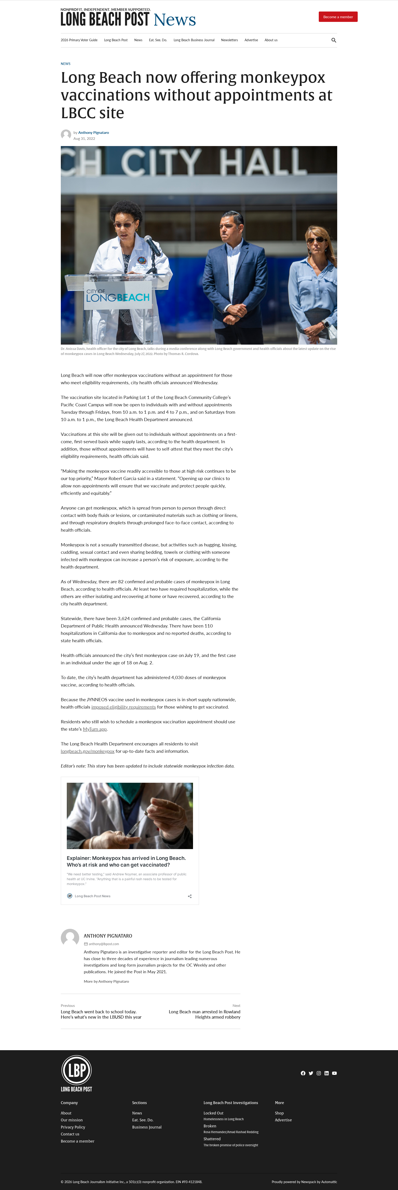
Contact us (70, 1134)
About (66, 1113)
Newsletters (229, 40)
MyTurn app (95, 729)
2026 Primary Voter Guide (79, 40)
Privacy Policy (73, 1127)
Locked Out (224, 1116)
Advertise (251, 40)
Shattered (231, 1142)
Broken (231, 1129)
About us (271, 40)
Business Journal (147, 1127)
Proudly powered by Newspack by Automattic (304, 1181)
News (138, 40)
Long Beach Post (116, 40)
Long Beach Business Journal (194, 40)
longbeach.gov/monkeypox (87, 751)
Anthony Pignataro (93, 132)
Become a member (338, 16)
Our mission (72, 1120)
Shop (279, 1113)
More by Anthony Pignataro (106, 981)
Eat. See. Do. (158, 40)
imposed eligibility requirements (123, 706)
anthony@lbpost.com (104, 943)
